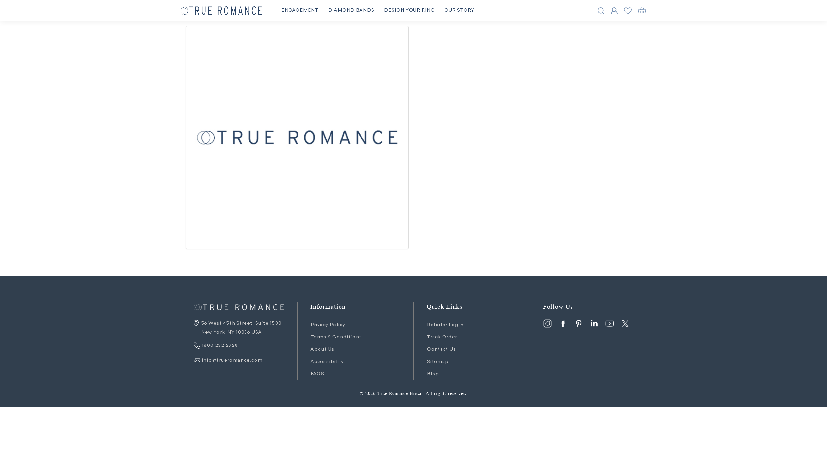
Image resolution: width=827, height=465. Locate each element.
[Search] (601, 10)
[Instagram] (547, 324)
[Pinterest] (578, 324)
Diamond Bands (351, 10)
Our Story (459, 10)
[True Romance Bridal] (221, 10)
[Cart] (642, 11)
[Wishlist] (628, 11)
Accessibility (327, 362)
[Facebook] (563, 324)
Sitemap (437, 362)
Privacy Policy (327, 325)
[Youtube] (609, 324)
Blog (433, 374)
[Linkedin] (594, 324)
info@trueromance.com (232, 360)
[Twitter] (625, 324)
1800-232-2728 (219, 346)
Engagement (299, 10)
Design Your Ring (409, 10)
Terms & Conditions (336, 337)
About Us (322, 349)
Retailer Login (445, 325)
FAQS (317, 374)
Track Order (442, 337)
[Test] (297, 137)
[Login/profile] (614, 10)
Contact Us (441, 349)
